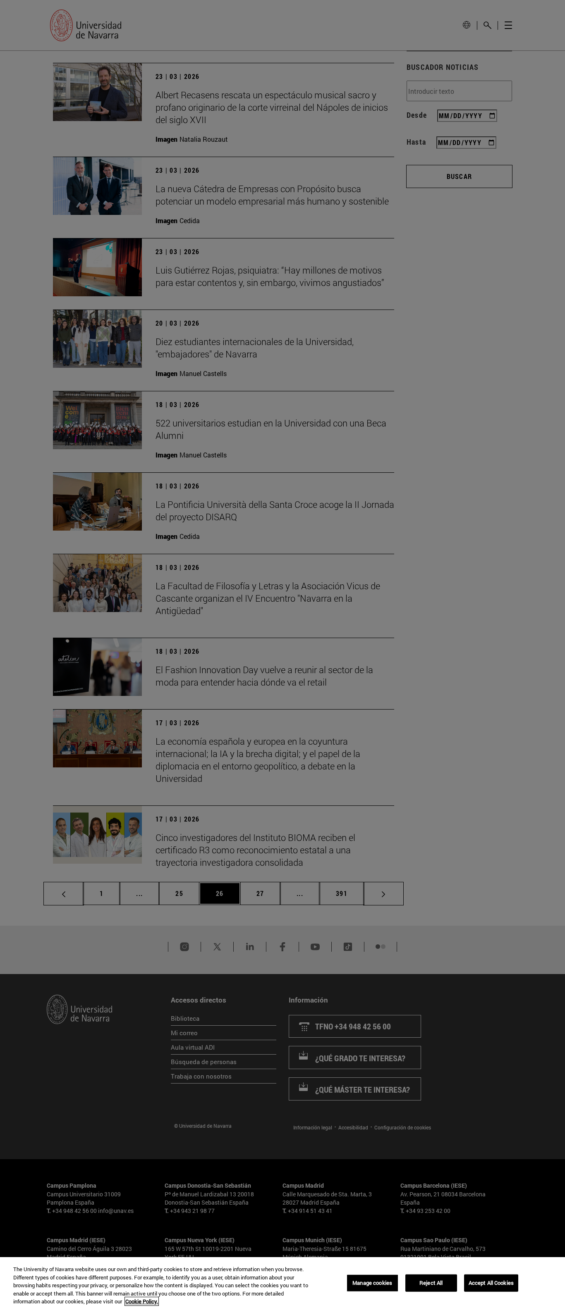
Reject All (431, 1282)
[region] (282, 1283)
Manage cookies (372, 1282)
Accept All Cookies (491, 1282)
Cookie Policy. (141, 1301)
